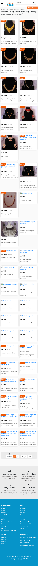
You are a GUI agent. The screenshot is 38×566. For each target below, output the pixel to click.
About (3, 510)
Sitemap (3, 526)
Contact (3, 513)
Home (3, 9)
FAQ (21, 515)
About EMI (4, 515)
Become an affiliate (26, 524)
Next (30, 456)
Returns (22, 513)
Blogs (3, 544)
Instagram (4, 539)
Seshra (25, 559)
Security (3, 528)
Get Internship (24, 526)
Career (22, 528)
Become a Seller (25, 522)
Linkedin (3, 541)
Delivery (22, 510)
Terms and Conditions (7, 522)
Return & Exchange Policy (8, 530)
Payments (23, 508)
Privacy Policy (5, 524)
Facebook (4, 537)
